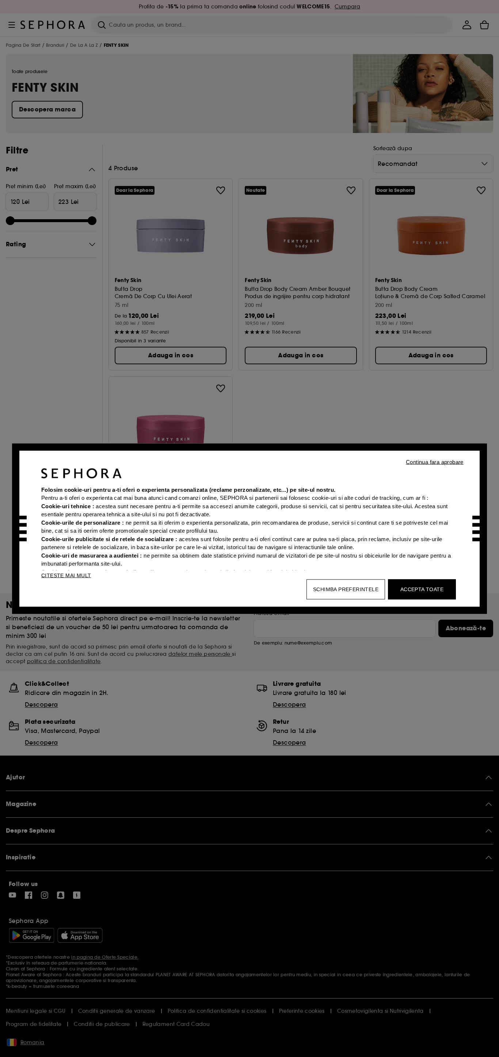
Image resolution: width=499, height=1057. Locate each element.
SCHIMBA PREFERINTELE (345, 589)
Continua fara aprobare (435, 462)
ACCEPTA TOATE (421, 589)
